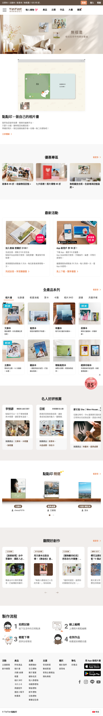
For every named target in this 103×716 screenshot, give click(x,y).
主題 (53, 9)
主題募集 (6, 665)
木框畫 (25, 441)
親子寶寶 (32, 672)
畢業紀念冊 (33, 700)
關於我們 (63, 665)
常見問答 (47, 665)
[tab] (45, 10)
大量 (71, 9)
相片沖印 (18, 680)
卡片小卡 (18, 684)
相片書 (17, 669)
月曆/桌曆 (18, 672)
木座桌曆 (43, 445)
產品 (45, 9)
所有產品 (18, 665)
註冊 (84, 3)
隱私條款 (47, 676)
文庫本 (18, 441)
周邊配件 (18, 688)
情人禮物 (30, 10)
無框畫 (10, 445)
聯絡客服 (47, 669)
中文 (97, 712)
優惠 (79, 9)
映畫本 (86, 447)
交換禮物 (32, 696)
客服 (99, 3)
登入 (92, 3)
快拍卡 (51, 445)
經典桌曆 (94, 447)
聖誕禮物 (32, 688)
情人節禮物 (33, 680)
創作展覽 (6, 669)
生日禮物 (32, 669)
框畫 (16, 676)
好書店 (74, 665)
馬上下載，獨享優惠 (66, 271)
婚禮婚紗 (32, 665)
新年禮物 (32, 692)
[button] (18, 488)
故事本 (51, 441)
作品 (62, 9)
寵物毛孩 (32, 676)
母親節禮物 (33, 684)
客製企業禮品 (49, 672)
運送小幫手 (19, 692)
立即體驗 (6, 134)
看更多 (96, 157)
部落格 (62, 669)
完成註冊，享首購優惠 (16, 271)
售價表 (17, 696)
